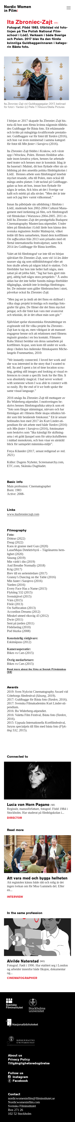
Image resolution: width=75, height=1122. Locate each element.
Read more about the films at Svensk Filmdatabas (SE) (36, 670)
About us (15, 1055)
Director (14, 818)
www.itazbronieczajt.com (23, 514)
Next (65, 854)
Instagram (20, 1077)
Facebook (14, 1081)
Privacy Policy (19, 1059)
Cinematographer (22, 978)
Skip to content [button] (12, 3)
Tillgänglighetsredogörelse (29, 1063)
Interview (15, 897)
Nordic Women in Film (17, 8)
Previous (11, 854)
